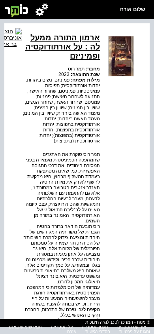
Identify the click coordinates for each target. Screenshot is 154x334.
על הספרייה (62, 327)
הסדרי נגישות (97, 331)
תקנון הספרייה (95, 327)
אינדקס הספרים (131, 327)
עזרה (71, 331)
